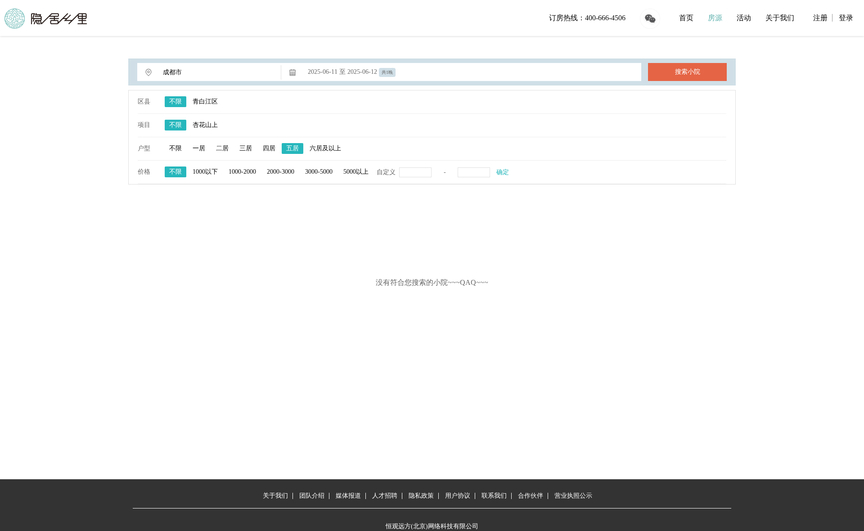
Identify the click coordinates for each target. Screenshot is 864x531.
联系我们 (494, 495)
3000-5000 (319, 171)
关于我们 (779, 18)
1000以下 (205, 171)
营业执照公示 (573, 495)
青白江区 (205, 101)
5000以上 (356, 171)
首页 (686, 18)
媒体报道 (348, 495)
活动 (744, 18)
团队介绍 (311, 495)
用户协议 (457, 495)
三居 (245, 148)
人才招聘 (384, 495)
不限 (175, 101)
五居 (292, 148)
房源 (715, 18)
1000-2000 (242, 171)
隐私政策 (421, 495)
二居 (222, 148)
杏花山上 (205, 125)
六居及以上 (325, 148)
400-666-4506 (605, 18)
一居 (199, 148)
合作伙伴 (530, 495)
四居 (269, 148)
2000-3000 (280, 171)
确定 (502, 172)
